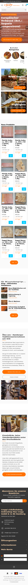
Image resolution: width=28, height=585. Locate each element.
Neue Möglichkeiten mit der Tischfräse (17, 288)
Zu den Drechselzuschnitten (14, 474)
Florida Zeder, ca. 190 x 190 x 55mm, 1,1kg (7, 142)
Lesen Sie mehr (13, 291)
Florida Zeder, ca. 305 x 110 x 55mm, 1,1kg (20, 142)
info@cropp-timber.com (11, 532)
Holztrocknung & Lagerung (15, 295)
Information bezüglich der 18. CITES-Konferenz (17, 307)
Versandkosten (5, 151)
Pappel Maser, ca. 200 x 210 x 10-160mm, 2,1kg (20, 209)
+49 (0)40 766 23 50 (10, 528)
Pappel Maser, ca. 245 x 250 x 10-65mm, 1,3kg (7, 243)
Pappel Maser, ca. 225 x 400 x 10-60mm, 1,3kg (20, 176)
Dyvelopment (14, 581)
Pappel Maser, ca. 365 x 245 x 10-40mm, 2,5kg (20, 243)
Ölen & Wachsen (14, 301)
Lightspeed (18, 580)
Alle (13, 262)
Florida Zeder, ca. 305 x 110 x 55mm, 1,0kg (7, 176)
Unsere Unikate (14, 377)
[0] (26, 5)
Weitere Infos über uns (14, 372)
